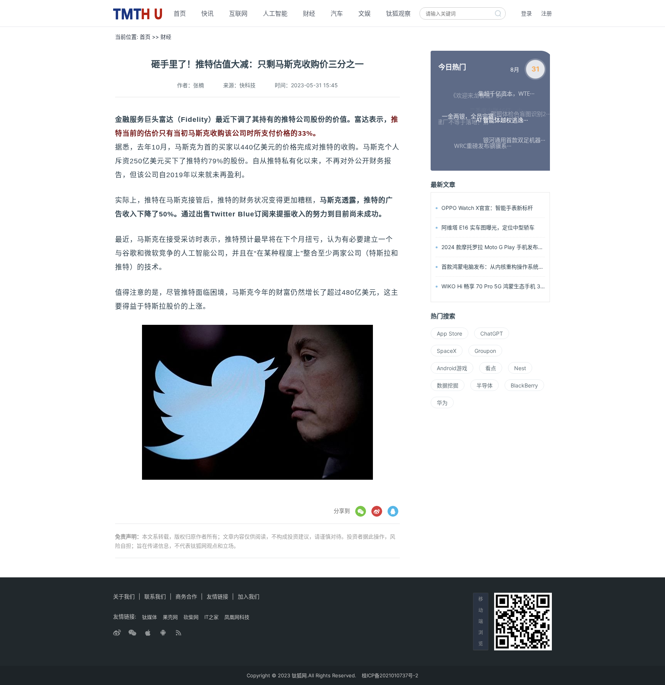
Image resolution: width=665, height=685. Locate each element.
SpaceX (446, 350)
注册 (546, 13)
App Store (449, 333)
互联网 (238, 13)
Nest (520, 368)
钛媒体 (149, 617)
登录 (526, 13)
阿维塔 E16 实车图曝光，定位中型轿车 (488, 227)
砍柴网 (191, 617)
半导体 (484, 385)
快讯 (207, 13)
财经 (309, 13)
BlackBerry (524, 385)
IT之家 (211, 617)
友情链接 (217, 596)
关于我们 (124, 596)
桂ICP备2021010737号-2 (390, 675)
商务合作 (186, 596)
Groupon (485, 350)
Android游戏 (452, 368)
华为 (442, 402)
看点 (490, 368)
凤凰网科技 (236, 617)
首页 (180, 13)
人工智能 (275, 13)
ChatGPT (491, 333)
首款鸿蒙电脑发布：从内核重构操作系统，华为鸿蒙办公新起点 (516, 266)
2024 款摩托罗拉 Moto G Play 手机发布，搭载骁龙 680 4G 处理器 (522, 247)
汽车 (337, 13)
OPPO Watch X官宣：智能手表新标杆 (487, 208)
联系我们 (155, 596)
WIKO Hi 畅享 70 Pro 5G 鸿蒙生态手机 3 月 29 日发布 (507, 286)
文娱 (364, 13)
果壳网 (170, 617)
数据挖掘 (447, 385)
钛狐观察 (398, 13)
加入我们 (248, 596)
